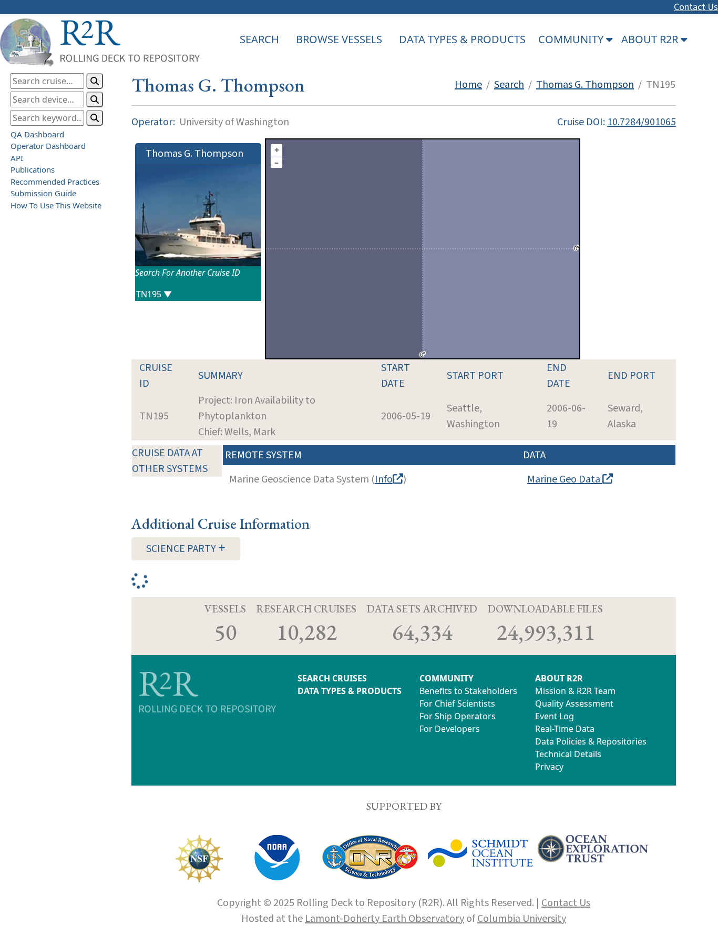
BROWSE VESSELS (339, 39)
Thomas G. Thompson (585, 84)
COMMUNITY (446, 678)
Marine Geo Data (564, 479)
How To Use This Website (56, 205)
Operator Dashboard (48, 145)
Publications (33, 169)
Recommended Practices (55, 181)
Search (509, 84)
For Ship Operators (457, 716)
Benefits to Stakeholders (468, 691)
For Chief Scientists (457, 703)
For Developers (449, 729)
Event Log (554, 716)
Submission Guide (43, 193)
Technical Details (568, 754)
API (17, 158)
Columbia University (521, 918)
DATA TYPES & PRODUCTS (462, 39)
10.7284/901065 (641, 122)
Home (468, 84)
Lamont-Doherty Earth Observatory (384, 918)
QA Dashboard (37, 134)
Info (384, 479)
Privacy (549, 766)
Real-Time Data (564, 729)
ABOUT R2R (559, 678)
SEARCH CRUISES (332, 678)
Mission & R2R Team (575, 691)
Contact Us (696, 7)
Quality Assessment (574, 703)
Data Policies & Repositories (591, 741)
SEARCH (259, 39)
